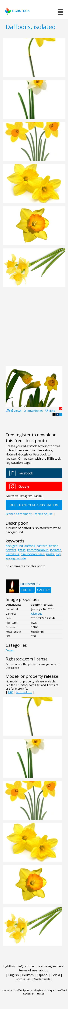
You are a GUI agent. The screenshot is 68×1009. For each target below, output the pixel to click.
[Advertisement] (34, 329)
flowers (11, 550)
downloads (35, 411)
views (18, 411)
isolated (55, 550)
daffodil (29, 546)
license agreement (51, 966)
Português (23, 979)
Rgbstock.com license (27, 659)
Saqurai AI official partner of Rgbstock (45, 992)
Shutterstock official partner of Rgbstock (24, 990)
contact (30, 966)
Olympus (36, 613)
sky (58, 554)
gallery (43, 590)
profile (27, 590)
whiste (21, 558)
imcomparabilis (38, 550)
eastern (41, 546)
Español (42, 975)
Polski (55, 975)
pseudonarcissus (33, 554)
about (43, 970)
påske (50, 554)
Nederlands (42, 979)
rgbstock (21, 11)
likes (52, 411)
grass (22, 550)
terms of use (24, 692)
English (13, 975)
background (14, 546)
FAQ (10, 692)
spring (10, 558)
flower (53, 546)
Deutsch (28, 975)
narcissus (12, 554)
